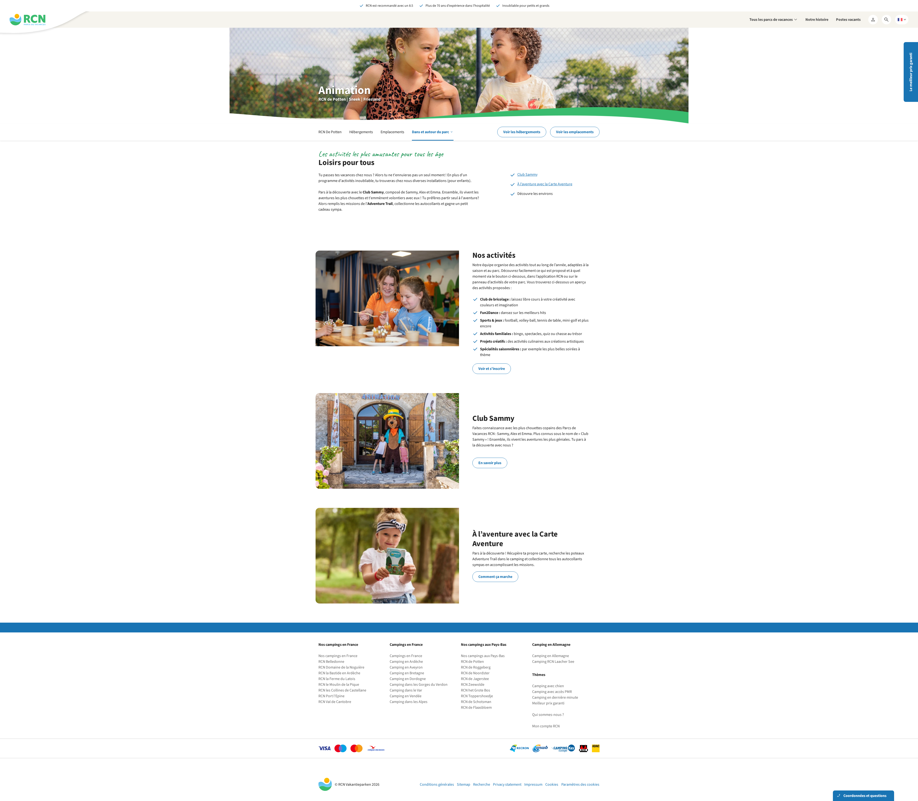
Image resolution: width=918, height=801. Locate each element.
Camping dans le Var (406, 690)
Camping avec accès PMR (552, 691)
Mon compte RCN (546, 726)
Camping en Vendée (405, 696)
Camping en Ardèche (406, 661)
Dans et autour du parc (433, 135)
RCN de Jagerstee (475, 678)
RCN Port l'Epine (331, 696)
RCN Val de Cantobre (334, 701)
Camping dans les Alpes (408, 701)
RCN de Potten (472, 661)
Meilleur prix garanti (548, 703)
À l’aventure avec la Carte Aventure (544, 184)
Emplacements (392, 132)
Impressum (533, 784)
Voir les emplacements (575, 132)
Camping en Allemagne (550, 655)
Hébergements (361, 132)
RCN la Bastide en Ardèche (339, 673)
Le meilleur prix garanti (910, 72)
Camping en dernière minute (555, 697)
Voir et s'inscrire (491, 368)
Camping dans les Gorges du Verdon (419, 684)
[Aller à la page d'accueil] (27, 19)
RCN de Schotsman (476, 701)
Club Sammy (527, 174)
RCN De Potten (330, 132)
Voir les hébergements (521, 132)
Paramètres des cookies (580, 784)
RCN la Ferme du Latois (336, 678)
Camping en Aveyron (406, 667)
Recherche (481, 784)
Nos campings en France (337, 655)
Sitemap (463, 784)
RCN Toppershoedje (477, 696)
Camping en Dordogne (408, 678)
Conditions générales (437, 784)
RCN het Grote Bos (475, 690)
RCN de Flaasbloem (476, 707)
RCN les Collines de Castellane (342, 690)
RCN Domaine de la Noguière (341, 667)
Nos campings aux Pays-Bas (483, 655)
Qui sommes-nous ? (548, 714)
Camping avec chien (548, 686)
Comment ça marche (495, 576)
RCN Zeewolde (472, 684)
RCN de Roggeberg (476, 667)
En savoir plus (489, 463)
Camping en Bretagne (407, 673)
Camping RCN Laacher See (553, 661)
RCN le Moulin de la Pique (338, 684)
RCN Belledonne (331, 661)
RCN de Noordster (475, 673)
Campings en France (406, 655)
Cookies (551, 784)
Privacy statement (507, 784)
